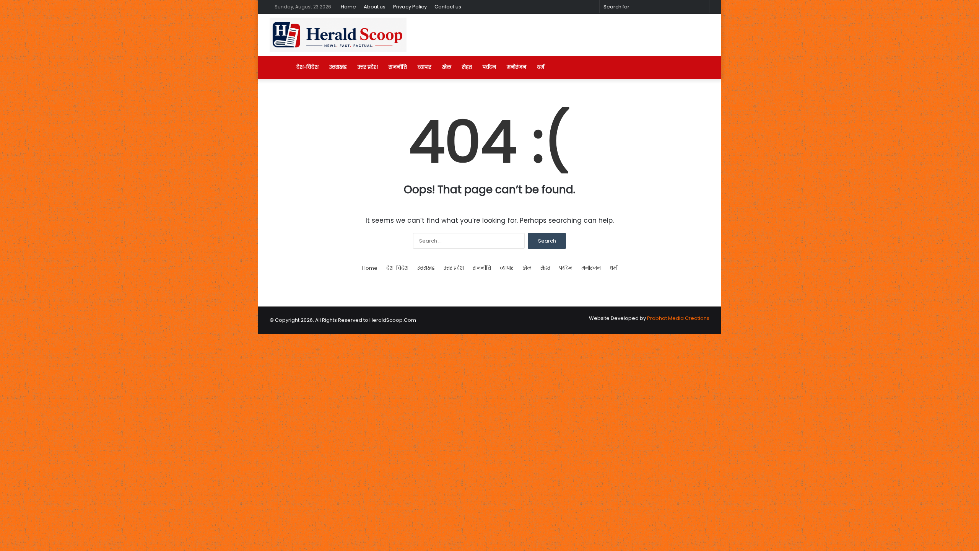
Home (348, 6)
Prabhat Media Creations (678, 318)
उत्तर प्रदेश (368, 67)
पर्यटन (489, 67)
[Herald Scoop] (338, 35)
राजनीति (398, 67)
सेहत (467, 67)
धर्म (540, 67)
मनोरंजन (516, 67)
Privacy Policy (410, 6)
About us (374, 6)
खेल (446, 67)
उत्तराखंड (338, 67)
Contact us (447, 6)
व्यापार (424, 67)
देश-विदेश (307, 67)
